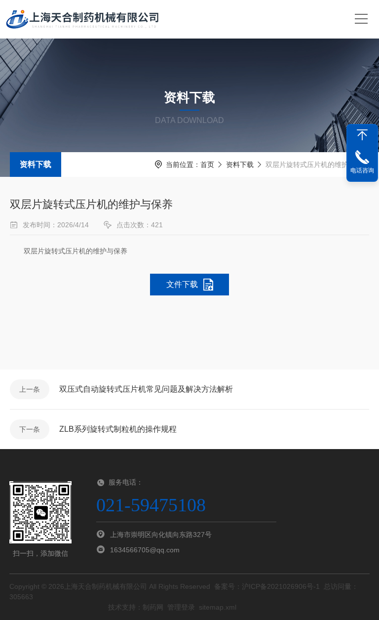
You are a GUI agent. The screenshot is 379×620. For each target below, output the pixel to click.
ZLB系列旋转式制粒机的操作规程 (118, 429)
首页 (207, 164)
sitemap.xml (217, 607)
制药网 (153, 607)
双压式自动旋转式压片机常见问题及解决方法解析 (146, 389)
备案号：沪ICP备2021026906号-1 (267, 586)
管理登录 (181, 607)
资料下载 (35, 164)
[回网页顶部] (362, 135)
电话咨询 (362, 170)
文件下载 (182, 284)
